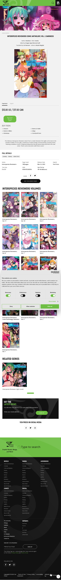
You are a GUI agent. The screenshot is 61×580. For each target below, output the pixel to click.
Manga (7, 33)
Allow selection (30, 306)
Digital (24, 488)
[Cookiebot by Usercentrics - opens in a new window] (52, 272)
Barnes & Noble (36, 128)
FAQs (5, 532)
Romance (6, 479)
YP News (6, 523)
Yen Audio (24, 530)
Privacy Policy (15, 553)
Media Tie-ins (7, 506)
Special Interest (7, 486)
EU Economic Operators (9, 536)
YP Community (7, 520)
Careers (5, 529)
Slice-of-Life (6, 483)
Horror (5, 475)
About (5, 527)
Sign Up (30, 547)
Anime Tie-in (16, 156)
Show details (52, 301)
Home (3, 33)
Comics (6, 488)
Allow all (49, 306)
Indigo (33, 131)
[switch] (23, 295)
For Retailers (7, 534)
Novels (6, 461)
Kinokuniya (6, 133)
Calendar (6, 525)
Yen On (24, 525)
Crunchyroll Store (36, 133)
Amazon (6, 128)
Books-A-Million (8, 131)
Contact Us (6, 538)
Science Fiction (7, 481)
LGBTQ (5, 477)
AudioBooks (44, 461)
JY (22, 528)
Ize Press (24, 532)
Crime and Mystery (8, 468)
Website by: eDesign (51, 575)
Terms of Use (24, 553)
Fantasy (10, 156)
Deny (11, 306)
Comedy (5, 156)
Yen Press (24, 523)
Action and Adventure (9, 463)
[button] (30, 393)
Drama (5, 470)
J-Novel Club (25, 534)
